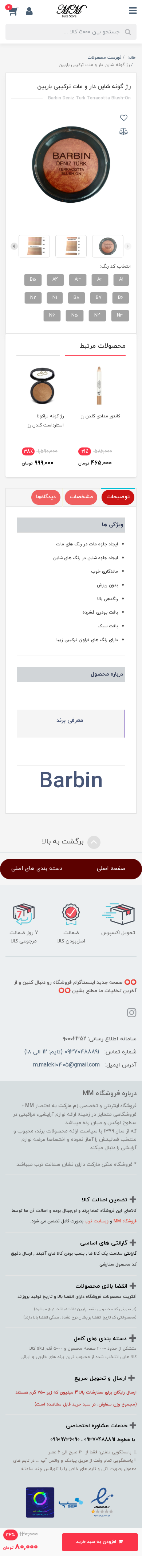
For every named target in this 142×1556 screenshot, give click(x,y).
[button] (15, 11)
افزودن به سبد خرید (97, 1542)
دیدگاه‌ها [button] (46, 497)
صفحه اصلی (111, 868)
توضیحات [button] (118, 497)
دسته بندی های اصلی (36, 868)
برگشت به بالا (64, 842)
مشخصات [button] (81, 497)
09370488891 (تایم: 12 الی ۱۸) (61, 1052)
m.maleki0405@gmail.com (66, 1065)
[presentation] (127, 246)
